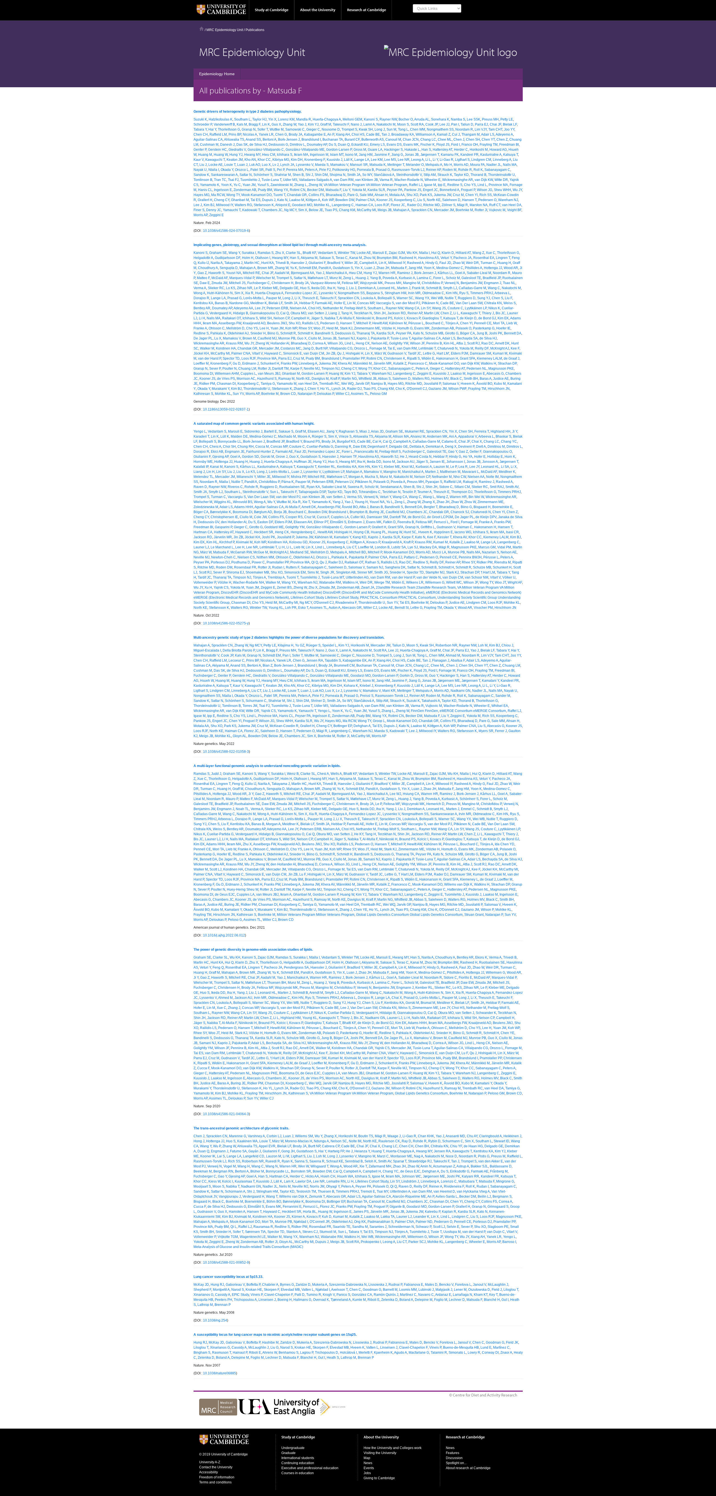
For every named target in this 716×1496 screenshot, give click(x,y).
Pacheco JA (462, 258)
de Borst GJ (487, 318)
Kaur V (199, 160)
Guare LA (375, 150)
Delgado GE (289, 288)
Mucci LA (439, 552)
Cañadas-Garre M (472, 288)
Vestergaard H (220, 313)
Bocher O (406, 119)
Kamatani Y (342, 537)
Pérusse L (416, 323)
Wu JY (517, 190)
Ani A (453, 436)
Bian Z (267, 665)
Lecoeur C (236, 660)
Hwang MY (252, 155)
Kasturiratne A (490, 155)
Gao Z (202, 273)
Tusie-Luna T (271, 180)
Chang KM (347, 210)
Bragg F (254, 124)
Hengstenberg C (303, 532)
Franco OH (469, 145)
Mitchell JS (237, 283)
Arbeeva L (502, 293)
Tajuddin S (333, 660)
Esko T (303, 608)
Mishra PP (298, 477)
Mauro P (232, 799)
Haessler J (299, 263)
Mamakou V (339, 165)
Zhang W (289, 124)
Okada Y (227, 170)
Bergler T (430, 507)
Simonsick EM (295, 572)
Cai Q (284, 313)
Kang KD (359, 537)
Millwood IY (224, 205)
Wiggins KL (222, 502)
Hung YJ (235, 155)
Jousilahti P (432, 384)
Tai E (391, 348)
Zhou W (369, 258)
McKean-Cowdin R (284, 726)
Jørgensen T (429, 155)
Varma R (386, 180)
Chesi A (215, 447)
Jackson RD (396, 313)
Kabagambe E (315, 134)
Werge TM (382, 582)
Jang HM (366, 155)
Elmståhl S (338, 522)
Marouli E (380, 253)
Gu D (237, 363)
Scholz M (453, 278)
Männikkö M (362, 363)
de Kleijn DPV (485, 517)
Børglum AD (263, 512)
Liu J (203, 165)
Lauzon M (441, 467)
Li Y (435, 160)
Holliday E (495, 457)
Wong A (199, 293)
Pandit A (325, 268)
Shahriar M (282, 175)
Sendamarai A (391, 487)
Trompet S (349, 129)
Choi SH (229, 447)
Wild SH (266, 318)
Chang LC (428, 139)
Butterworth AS (372, 139)
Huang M (205, 155)
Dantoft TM (280, 369)
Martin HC (252, 263)
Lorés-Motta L (253, 298)
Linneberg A (502, 160)
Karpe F (296, 369)
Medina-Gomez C (449, 268)
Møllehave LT (318, 278)
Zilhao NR (244, 288)
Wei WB (437, 298)
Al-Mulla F (346, 318)
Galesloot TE (471, 278)
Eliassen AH (303, 522)
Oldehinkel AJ (238, 333)
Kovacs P (413, 318)
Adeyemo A (504, 134)
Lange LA (361, 160)
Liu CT (351, 547)
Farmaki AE (323, 303)
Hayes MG (201, 195)
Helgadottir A (203, 258)
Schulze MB (434, 333)
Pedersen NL (477, 369)
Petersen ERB (277, 308)
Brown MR (265, 268)
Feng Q (237, 784)
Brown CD (288, 394)
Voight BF (514, 210)
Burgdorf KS (346, 441)
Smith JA (354, 175)
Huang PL (378, 532)
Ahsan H (381, 195)
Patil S (270, 170)
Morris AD (461, 165)
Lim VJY (481, 129)
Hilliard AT (463, 253)
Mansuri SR (359, 165)
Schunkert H (269, 363)
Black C (456, 379)
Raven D (200, 487)
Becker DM (315, 190)
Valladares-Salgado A (315, 180)
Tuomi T (279, 195)
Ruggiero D (466, 298)
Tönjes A (451, 323)
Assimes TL (359, 394)
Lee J (198, 205)
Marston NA (478, 205)
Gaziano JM (437, 389)
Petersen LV (344, 482)
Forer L (438, 278)
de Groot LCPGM (440, 517)
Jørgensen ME (449, 681)
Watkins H (488, 363)
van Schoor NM (476, 577)
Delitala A (416, 447)
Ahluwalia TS (234, 139)
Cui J (456, 134)
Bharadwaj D (336, 195)
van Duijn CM (313, 353)
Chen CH (201, 134)
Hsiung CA (411, 794)
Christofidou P (432, 283)
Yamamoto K (209, 185)
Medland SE (299, 552)
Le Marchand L (222, 547)
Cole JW (260, 517)
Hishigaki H (354, 353)
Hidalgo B (240, 313)
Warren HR (386, 273)
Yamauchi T (232, 210)
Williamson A (425, 134)
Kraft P (335, 379)
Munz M (335, 278)
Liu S (421, 200)
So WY (367, 175)
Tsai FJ (233, 180)
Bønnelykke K (220, 512)
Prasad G (383, 170)
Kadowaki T (251, 210)
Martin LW (431, 313)
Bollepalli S (386, 298)
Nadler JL (493, 165)
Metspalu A (433, 165)
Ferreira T (481, 431)
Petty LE (506, 119)
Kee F (515, 348)
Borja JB (280, 512)
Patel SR (257, 170)
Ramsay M (286, 379)
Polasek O (463, 328)
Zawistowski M (281, 185)
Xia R (249, 293)
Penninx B (434, 343)
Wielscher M (265, 278)
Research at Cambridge (366, 9)
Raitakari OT (231, 318)
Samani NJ (346, 338)
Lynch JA (287, 165)
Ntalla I (213, 170)
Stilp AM (429, 175)
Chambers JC (272, 210)
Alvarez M (417, 436)
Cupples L (248, 374)
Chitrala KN (493, 303)
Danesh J (227, 145)
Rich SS (485, 195)
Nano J (356, 124)
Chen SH (473, 139)
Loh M (482, 645)
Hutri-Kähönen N (220, 293)
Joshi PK (495, 333)
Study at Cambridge (271, 9)
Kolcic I (399, 318)
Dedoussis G (278, 145)
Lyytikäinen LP (476, 308)
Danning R (343, 447)
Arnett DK (502, 343)
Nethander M (333, 308)
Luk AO (254, 165)
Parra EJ (481, 124)
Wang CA (412, 308)
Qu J (340, 353)
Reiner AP (433, 170)
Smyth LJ (450, 288)
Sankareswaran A (224, 175)
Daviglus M (320, 379)
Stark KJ (346, 328)
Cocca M (262, 447)
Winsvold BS (242, 502)
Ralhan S (372, 562)
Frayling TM (489, 145)
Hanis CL (205, 190)
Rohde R (465, 170)
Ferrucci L (441, 522)
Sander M (502, 696)
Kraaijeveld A (392, 542)
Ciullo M (314, 338)
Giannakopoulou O (264, 313)
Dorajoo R (201, 298)
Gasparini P (223, 527)
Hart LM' (443, 353)
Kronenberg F (314, 160)
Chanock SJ (460, 512)
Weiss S (509, 303)
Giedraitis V (237, 150)
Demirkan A (367, 288)
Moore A (304, 436)
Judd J (216, 774)
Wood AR (511, 268)
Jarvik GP (362, 384)
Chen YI (471, 195)
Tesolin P (409, 492)
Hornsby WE (203, 462)
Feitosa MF (350, 283)
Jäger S (317, 318)
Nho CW (459, 477)
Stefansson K (264, 205)
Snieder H (258, 333)
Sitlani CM (462, 487)
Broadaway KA (402, 134)
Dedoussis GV (208, 522)
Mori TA (499, 323)
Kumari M (500, 353)
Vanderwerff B (224, 124)
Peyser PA (394, 190)
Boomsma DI (203, 374)
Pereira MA (294, 170)
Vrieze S (345, 436)
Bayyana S (374, 293)
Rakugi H (470, 482)
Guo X (276, 124)
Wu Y (271, 502)
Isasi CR (512, 532)
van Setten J (317, 313)
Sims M (313, 572)
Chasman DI (226, 384)
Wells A (336, 774)
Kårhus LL (445, 273)
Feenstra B (405, 522)
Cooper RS (294, 517)
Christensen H (282, 283)
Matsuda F (333, 190)
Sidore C (446, 487)
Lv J (275, 165)
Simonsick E (292, 353)
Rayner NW (388, 119)
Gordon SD (250, 457)
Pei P (280, 170)
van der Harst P (209, 358)
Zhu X (279, 253)
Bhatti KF (309, 253)
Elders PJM (459, 353)
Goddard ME (274, 527)
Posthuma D (240, 562)
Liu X (240, 472)
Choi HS (358, 134)
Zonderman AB (245, 190)
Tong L (403, 129)
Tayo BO (350, 492)
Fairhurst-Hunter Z (260, 452)
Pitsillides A (473, 268)
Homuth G (405, 328)
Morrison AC (246, 379)
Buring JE (376, 512)
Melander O (415, 165)
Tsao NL (509, 283)
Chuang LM (247, 369)
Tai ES (255, 200)
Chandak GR (297, 195)
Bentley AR (202, 308)
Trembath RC (329, 384)
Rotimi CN (297, 190)
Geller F (475, 452)
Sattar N (245, 175)
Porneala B (365, 170)
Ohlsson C (217, 328)
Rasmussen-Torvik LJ (408, 170)
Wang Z (478, 253)
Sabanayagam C (497, 170)
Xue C (490, 253)
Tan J (385, 134)
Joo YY (509, 129)
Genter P (200, 150)
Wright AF (515, 582)
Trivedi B (282, 263)
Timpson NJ (330, 369)
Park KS (426, 195)
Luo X (266, 165)
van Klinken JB (366, 180)
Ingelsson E (223, 190)
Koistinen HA (226, 348)
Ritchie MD (431, 205)
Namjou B (378, 384)
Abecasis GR (352, 608)
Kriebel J (366, 686)
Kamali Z (443, 134)
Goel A (460, 273)
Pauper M (273, 298)
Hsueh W (207, 681)
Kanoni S (371, 119)
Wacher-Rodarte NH (248, 582)
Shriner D (318, 701)
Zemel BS (284, 587)
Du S (332, 145)
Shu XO (412, 195)
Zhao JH (382, 268)
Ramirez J (405, 273)
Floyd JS (442, 145)
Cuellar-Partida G (320, 447)
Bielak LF (510, 124)
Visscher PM (483, 608)
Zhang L (300, 185)
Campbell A (368, 263)
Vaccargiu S (385, 303)
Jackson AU (405, 462)
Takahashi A (430, 701)
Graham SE (218, 253)
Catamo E (449, 441)
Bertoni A (269, 139)
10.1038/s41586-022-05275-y (226, 623)
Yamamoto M (286, 384)
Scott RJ (473, 343)
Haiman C (464, 527)
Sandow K (201, 175)
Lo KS (230, 288)
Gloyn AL (239, 736)
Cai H (377, 441)
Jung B (482, 333)
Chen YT (488, 139)
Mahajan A (401, 210)
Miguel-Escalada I (207, 650)
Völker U (508, 577)
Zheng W (315, 185)
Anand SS (253, 139)
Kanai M (355, 258)
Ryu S (463, 293)
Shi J (309, 175)
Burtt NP (321, 348)
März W (380, 353)
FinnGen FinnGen (424, 711)
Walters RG (243, 205)
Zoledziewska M (206, 507)
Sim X (302, 210)
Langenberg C (343, 205)
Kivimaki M (244, 542)
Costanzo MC (291, 348)
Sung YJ (483, 298)
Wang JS (439, 308)
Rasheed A (415, 263)
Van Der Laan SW (469, 303)
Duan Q (344, 145)
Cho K (400, 389)
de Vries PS (226, 379)
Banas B (221, 303)
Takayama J (233, 263)
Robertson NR (446, 645)
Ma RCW (218, 195)
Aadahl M (282, 273)
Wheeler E (433, 180)
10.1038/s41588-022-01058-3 (226, 752)
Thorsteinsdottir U (501, 175)
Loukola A (368, 298)
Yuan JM (249, 185)
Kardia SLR (376, 190)
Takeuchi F (341, 124)
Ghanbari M (240, 200)
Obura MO (298, 313)
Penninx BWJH (470, 557)
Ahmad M (453, 655)
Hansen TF (348, 457)
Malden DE (239, 436)
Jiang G (397, 155)
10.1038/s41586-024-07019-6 (226, 231)
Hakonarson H (447, 358)
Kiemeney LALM (489, 358)
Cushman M (209, 145)
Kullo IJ (203, 263)
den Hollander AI (233, 522)
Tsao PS (331, 210)
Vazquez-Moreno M (325, 283)
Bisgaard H (482, 507)
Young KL (275, 608)
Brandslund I (311, 139)
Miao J (364, 431)
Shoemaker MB (257, 572)
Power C (258, 562)
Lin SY (425, 308)
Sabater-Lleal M (479, 273)
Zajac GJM (397, 253)
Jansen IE (437, 462)
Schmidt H (305, 333)
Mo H (448, 165)
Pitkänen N (430, 303)
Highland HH (500, 431)
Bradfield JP (492, 278)
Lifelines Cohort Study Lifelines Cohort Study (324, 598)
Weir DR (472, 263)
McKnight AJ (499, 348)
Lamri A (369, 124)
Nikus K (494, 308)
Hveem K (468, 384)
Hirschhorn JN (499, 389)
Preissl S (366, 696)
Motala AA (397, 195)
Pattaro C (411, 557)
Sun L (274, 492)
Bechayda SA (467, 338)
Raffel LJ (415, 185)
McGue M (260, 552)
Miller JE (351, 263)
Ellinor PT (321, 522)
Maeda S (322, 165)
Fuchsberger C (258, 283)
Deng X (450, 447)
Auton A (334, 608)
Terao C (342, 258)
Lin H (210, 472)
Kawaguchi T (215, 160)
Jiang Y (331, 431)
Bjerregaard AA (302, 273)
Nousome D (331, 129)
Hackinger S (393, 150)
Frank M (418, 288)
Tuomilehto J (250, 180)
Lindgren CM (481, 160)
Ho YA (467, 457)
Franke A (200, 328)
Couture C (455, 308)
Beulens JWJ (277, 323)
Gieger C (313, 129)
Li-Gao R (446, 160)
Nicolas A (250, 134)
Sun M (391, 129)
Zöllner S (448, 205)
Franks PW (289, 363)
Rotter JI (481, 210)
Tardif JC (414, 353)
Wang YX (281, 190)
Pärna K (287, 482)
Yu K (293, 268)
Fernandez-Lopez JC (301, 293)
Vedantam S (327, 253)
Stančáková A (384, 175)
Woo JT (319, 328)
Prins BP (235, 134)
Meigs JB (385, 210)
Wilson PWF (457, 389)
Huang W (221, 155)
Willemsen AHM (227, 374)
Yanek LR (266, 134)
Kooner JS (384, 200)
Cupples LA (340, 517)
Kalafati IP (201, 467)
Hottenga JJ (493, 268)
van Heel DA (511, 205)
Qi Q (314, 562)
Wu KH (412, 253)
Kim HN (452, 293)
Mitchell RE (251, 273)
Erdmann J (250, 363)
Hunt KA (267, 263)
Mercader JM (444, 210)
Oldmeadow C (433, 293)
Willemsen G (434, 582)
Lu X (217, 338)
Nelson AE (379, 343)
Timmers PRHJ (481, 293)
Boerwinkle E (502, 507)
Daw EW (359, 447)
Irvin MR (414, 293)
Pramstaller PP (354, 358)
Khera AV (345, 363)
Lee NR (403, 160)
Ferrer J (501, 731)
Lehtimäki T (427, 348)
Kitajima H (285, 645)
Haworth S (216, 273)
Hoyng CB (361, 532)
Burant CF (352, 139)
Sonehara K (440, 119)
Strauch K (444, 175)
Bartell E (270, 431)
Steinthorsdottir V (409, 175)
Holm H (247, 258)
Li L (428, 160)
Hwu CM (268, 155)
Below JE (316, 210)
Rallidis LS (310, 323)
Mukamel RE (414, 431)
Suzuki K (200, 119)
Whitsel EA (499, 706)
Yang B (375, 278)
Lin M (351, 303)
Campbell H (300, 318)
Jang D (308, 348)
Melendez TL (203, 477)
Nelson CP (281, 318)
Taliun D (467, 124)
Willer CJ (342, 394)
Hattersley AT (442, 150)
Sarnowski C (295, 129)
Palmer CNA (365, 200)
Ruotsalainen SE (292, 487)
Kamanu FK (450, 155)
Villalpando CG (340, 348)
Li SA (505, 467)
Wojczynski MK (371, 283)
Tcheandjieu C (370, 492)
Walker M (207, 348)
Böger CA (467, 333)
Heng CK (363, 343)
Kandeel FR (469, 155)
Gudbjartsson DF (227, 258)
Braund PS (384, 318)
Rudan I (278, 567)
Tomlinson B (203, 180)
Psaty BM (265, 190)
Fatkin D (389, 522)
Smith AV (512, 487)
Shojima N (337, 175)
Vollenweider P (205, 582)
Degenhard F (377, 447)
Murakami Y (220, 389)
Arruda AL (421, 119)
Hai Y (212, 129)
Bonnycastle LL (229, 441)
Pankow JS (412, 190)
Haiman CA (364, 205)
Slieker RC (216, 288)
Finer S (199, 210)
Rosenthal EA (483, 258)
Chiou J (507, 645)
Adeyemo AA (243, 308)
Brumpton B (359, 512)
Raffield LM (218, 134)
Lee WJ (395, 794)
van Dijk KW (484, 180)
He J (403, 457)
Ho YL (325, 389)
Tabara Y (200, 129)
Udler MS (290, 180)
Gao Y (452, 452)
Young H (361, 502)
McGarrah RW (241, 552)
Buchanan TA (332, 139)
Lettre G (429, 353)
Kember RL (326, 467)
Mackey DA (428, 547)
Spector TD (231, 358)
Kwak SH (366, 129)
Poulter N (229, 369)
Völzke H (388, 328)
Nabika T (331, 318)
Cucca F (323, 517)
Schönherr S (262, 175)
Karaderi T (201, 436)
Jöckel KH (201, 353)
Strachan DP (507, 363)
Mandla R (303, 119)
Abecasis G (495, 374)
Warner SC (405, 298)
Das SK (242, 145)
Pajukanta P (380, 338)
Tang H (346, 313)
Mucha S (371, 477)
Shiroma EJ (235, 572)
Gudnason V (396, 353)
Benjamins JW (471, 283)
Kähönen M (398, 323)
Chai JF (495, 124)
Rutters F (292, 567)
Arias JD (377, 431)
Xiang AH (343, 134)
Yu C (237, 185)
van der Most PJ (408, 303)
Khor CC (264, 160)
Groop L (379, 721)
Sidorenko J (253, 431)
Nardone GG (239, 303)
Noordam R (464, 129)
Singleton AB (345, 572)
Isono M (351, 155)
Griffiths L (428, 527)
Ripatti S (413, 358)
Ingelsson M (319, 155)
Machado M (287, 436)
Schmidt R (288, 333)
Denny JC (213, 210)
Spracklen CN (421, 210)
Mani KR (388, 691)
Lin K (266, 124)
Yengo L (200, 431)
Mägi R (462, 205)
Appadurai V (467, 436)
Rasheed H (407, 258)
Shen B (298, 175)
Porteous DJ (220, 562)
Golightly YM (398, 343)
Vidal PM (504, 547)
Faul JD (445, 263)
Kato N (282, 200)
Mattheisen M (450, 472)
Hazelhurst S (267, 379)
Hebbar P (306, 303)
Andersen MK (437, 436)
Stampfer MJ (434, 572)
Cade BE (373, 134)
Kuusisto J (334, 160)
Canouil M (393, 139)
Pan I (455, 124)
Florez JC (398, 205)
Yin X (272, 119)
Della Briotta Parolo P (239, 650)
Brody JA (295, 134)
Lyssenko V (304, 165)
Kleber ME (270, 288)
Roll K (478, 170)
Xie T (306, 502)
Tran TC (220, 180)
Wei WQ (347, 384)
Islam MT (336, 155)
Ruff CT (494, 205)
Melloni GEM (352, 119)
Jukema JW (442, 195)
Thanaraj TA (365, 333)
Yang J (342, 288)
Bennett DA (512, 333)
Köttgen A (313, 200)
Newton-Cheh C (223, 557)
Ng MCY (290, 210)
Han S (426, 150)
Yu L (389, 502)
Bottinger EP (342, 726)
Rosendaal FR (245, 567)
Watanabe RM (330, 582)
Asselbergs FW (229, 323)
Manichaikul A (336, 273)
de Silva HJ (258, 145)
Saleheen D (451, 200)
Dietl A (481, 447)
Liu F (508, 298)
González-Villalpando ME (305, 150)
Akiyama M (309, 258)
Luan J (242, 165)
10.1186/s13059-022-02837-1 (226, 409)
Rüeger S (319, 436)
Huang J (361, 278)
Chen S (497, 298)
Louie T (229, 165)
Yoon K (226, 185)
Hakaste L (412, 150)
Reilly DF (482, 348)
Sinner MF (365, 572)
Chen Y (313, 389)
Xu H (208, 587)
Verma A (200, 288)
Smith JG (381, 572)
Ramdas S (266, 253)
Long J (380, 129)
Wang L (429, 497)
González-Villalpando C (266, 150)
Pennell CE (482, 323)
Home (201, 28)
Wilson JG (484, 190)
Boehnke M (464, 210)
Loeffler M (201, 363)
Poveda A (390, 278)
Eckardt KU (359, 145)
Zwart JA (367, 587)
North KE (434, 200)
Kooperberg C (405, 200)
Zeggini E (216, 215)
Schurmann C (256, 701)
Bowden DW (344, 200)
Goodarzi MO (302, 205)
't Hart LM (488, 572)
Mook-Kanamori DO (256, 195)
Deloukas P (325, 394)
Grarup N (249, 129)
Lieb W (511, 323)
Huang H (504, 263)
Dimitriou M (496, 447)
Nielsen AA (298, 308)
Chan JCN (411, 139)
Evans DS (394, 145)
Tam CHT (495, 129)
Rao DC (487, 343)
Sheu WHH (502, 190)
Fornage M (377, 348)
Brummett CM (344, 665)
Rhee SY (305, 328)
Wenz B (293, 774)
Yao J (302, 124)
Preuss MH (490, 119)
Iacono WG (462, 532)
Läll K (348, 160)
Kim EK (503, 318)
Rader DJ (414, 205)
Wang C (494, 288)
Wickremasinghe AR (457, 180)
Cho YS (470, 185)
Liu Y (346, 190)
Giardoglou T (432, 318)
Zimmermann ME (367, 328)
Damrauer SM (480, 353)
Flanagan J (440, 660)
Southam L (242, 119)
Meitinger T (395, 165)
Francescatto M (366, 452)
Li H (202, 318)
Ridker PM (207, 384)
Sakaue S (326, 258)
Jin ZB (330, 353)
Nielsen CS (246, 557)
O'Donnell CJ (417, 389)
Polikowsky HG (343, 170)
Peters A (311, 170)
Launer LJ (201, 547)
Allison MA (401, 436)
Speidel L (329, 645)
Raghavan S (348, 431)
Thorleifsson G (229, 129)
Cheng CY (221, 200)
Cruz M (458, 195)
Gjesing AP (220, 457)
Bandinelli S (324, 333)
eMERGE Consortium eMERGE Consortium (473, 711)
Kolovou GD (298, 542)
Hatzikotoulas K (220, 119)
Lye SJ (413, 547)
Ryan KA (313, 487)
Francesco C (417, 363)
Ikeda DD (318, 288)
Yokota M (359, 190)
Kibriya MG (280, 160)
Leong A (417, 160)
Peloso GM (378, 394)
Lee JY (260, 308)
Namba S (458, 119)
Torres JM (249, 706)
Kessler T (444, 537)
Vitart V (257, 353)
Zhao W (458, 263)
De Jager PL (203, 338)
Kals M (242, 124)
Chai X (477, 441)
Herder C (461, 150)
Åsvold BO (484, 384)
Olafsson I (262, 258)
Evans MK (411, 145)
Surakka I (249, 253)
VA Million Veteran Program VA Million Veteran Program (365, 185)
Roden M (449, 170)
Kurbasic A (407, 278)
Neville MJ (312, 369)
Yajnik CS (221, 587)
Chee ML (445, 139)
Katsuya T (510, 155)
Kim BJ (209, 205)
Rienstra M (502, 562)
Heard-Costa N (420, 457)
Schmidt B (433, 288)
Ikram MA (301, 155)
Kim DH (297, 160)
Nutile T (450, 298)
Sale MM (366, 195)
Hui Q (435, 253)
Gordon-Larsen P (339, 150)
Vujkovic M (497, 210)
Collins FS (316, 195)
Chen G (281, 134)
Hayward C (272, 353)
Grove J (282, 457)
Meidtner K (258, 303)
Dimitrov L (297, 145)
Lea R (463, 467)
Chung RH (245, 447)
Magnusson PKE (501, 369)
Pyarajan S (433, 482)
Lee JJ (444, 124)
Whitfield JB (367, 379)
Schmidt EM (308, 268)
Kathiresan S (203, 394)
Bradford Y (335, 263)
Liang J (334, 313)
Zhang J (300, 389)
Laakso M (296, 200)
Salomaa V (450, 384)
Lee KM (377, 160)
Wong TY (233, 195)
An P (330, 134)
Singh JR (327, 572)
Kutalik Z (399, 363)
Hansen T (469, 200)
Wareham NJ (508, 200)
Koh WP (328, 200)
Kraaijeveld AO (254, 323)
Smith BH (471, 379)
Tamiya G (268, 384)
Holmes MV (440, 379)
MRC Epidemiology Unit (224, 30)
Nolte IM (492, 477)
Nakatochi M (385, 124)
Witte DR (501, 180)
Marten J (403, 288)
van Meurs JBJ (269, 374)
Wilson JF (417, 343)
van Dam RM (344, 180)
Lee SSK (473, 119)
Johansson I (455, 462)
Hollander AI (279, 343)
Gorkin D (406, 676)
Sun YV (238, 394)
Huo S (305, 288)
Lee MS (390, 160)
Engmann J (492, 283)
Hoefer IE (503, 328)
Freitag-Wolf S (355, 308)
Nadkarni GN (460, 691)
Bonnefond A (449, 190)
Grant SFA (467, 358)
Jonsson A (490, 462)
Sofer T (262, 129)
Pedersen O (487, 200)
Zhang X (428, 502)
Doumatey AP (317, 145)
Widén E (427, 358)
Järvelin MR (382, 363)
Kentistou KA (203, 303)
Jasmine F (382, 155)
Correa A (319, 343)
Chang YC (509, 441)
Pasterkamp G (483, 328)
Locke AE (215, 165)
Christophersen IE (224, 517)
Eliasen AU (316, 431)
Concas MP (365, 303)
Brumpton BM (387, 258)
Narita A (217, 263)
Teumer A (424, 492)
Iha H (331, 288)
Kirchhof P (226, 542)
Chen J (458, 139)
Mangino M (411, 283)
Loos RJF (382, 205)
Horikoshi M (479, 150)
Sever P (215, 369)
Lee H (264, 328)
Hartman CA (203, 532)
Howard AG (498, 150)
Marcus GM (487, 547)
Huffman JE (303, 462)
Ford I (455, 145)
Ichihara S (284, 155)
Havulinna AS (428, 258)
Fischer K (427, 145)
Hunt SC (410, 532)
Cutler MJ (357, 517)
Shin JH (380, 313)
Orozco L (242, 170)
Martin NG (349, 379)
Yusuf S (263, 185)
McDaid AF (219, 278)
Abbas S (384, 379)
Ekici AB (217, 452)
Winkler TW (346, 253)
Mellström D (235, 328)
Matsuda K (377, 165)
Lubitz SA (398, 547)
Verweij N (451, 283)
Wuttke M (277, 129)
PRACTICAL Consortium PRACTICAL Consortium (398, 598)
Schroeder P (203, 124)
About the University (317, 9)
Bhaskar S (503, 436)
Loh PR (290, 608)
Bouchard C (434, 323)
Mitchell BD (357, 552)
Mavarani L (470, 472)
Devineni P (466, 447)
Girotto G (451, 333)
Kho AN (250, 160)
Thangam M (470, 134)
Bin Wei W (476, 497)
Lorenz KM (286, 119)
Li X (297, 298)
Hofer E (339, 303)
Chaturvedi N (447, 348)
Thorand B (478, 175)
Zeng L (348, 278)
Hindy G (431, 263)
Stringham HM (395, 293)
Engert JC (430, 190)
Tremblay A (276, 577)
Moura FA (477, 165)
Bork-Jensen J (289, 139)
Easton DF (265, 522)
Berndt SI (402, 608)
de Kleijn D (468, 318)
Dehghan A (362, 726)
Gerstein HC (217, 150)
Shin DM (321, 175)
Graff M (325, 124)
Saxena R (355, 487)
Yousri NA (233, 273)
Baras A (485, 379)
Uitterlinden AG (357, 577)
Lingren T (503, 258)
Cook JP (431, 124)
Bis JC (500, 313)
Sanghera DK (395, 567)
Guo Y (433, 676)
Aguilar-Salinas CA (208, 139)
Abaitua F (458, 660)
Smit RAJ (497, 487)
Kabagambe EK (355, 660)
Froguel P (468, 190)
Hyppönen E (443, 532)
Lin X (369, 353)
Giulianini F (317, 263)
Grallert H (205, 200)
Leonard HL (386, 288)
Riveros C (235, 487)
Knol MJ (408, 467)
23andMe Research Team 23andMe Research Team (416, 587)
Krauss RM (234, 343)
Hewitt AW (379, 323)
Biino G (273, 333)
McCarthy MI (366, 210)
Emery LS (377, 145)
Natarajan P (306, 394)
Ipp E (442, 185)
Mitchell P (363, 323)
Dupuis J (268, 200)
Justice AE (501, 379)
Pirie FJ (325, 170)
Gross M (360, 150)
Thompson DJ (461, 492)
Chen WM (417, 129)
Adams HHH (243, 507)
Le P (257, 288)
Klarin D (448, 253)
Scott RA (417, 124)
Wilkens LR (414, 582)
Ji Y (514, 431)
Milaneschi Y (246, 477)
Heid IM (332, 328)
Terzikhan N (363, 313)
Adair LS (487, 134)
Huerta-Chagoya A (327, 119)
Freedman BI (509, 145)
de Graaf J (511, 358)
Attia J (460, 343)
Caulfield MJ (267, 338)
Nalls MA (510, 165)
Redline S (454, 185)
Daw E (205, 283)
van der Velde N (428, 577)
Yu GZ (299, 645)
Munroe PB (286, 338)
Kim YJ (313, 124)
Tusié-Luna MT (332, 577)
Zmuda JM (219, 283)
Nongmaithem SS (440, 129)
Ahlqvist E (282, 205)
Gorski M (267, 457)
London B (382, 547)
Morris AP (201, 215)
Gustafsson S (343, 268)
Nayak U (200, 170)
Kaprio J (363, 338)
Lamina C (424, 278)
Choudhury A (208, 268)
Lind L (482, 185)
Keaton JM (235, 160)
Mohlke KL (322, 205)
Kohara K (351, 686)
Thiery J (488, 313)
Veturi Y (446, 258)
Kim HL (449, 343)
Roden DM (224, 567)
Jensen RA (314, 660)
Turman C (488, 263)
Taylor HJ (259, 119)
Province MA (498, 185)
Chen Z (502, 139)
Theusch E (310, 298)
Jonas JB (412, 155)
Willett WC (454, 582)
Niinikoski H (365, 318)
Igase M (430, 185)
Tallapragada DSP (312, 492)
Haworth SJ (389, 457)
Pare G (352, 195)
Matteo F (203, 278)
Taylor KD (461, 175)
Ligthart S (462, 160)
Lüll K (224, 436)
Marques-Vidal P (241, 278)
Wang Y (234, 253)
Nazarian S (490, 552)
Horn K (510, 457)
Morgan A (355, 477)
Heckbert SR (263, 532)
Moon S (403, 124)
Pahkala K (218, 333)
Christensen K (394, 358)
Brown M (249, 338)
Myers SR (486, 731)
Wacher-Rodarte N (408, 180)
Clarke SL (293, 253)
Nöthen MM (265, 557)
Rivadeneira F (346, 603)
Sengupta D (229, 268)
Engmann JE (234, 452)
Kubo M (500, 384)
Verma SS (354, 497)
